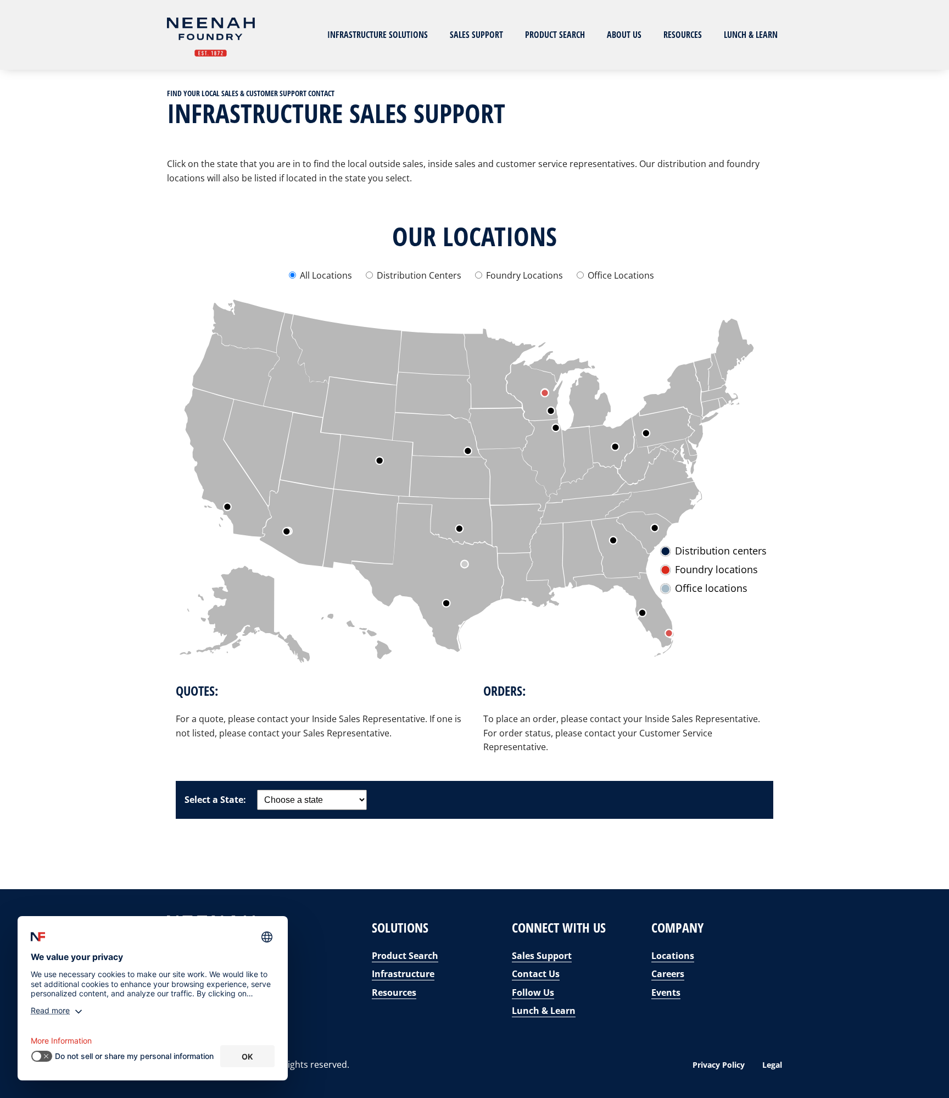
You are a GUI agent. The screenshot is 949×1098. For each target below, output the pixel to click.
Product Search (555, 35)
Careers (667, 974)
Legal (772, 1065)
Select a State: (215, 800)
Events (665, 992)
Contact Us (536, 974)
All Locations (326, 275)
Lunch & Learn (751, 35)
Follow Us (533, 992)
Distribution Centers (419, 275)
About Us (624, 35)
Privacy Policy (719, 1065)
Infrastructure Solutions (377, 35)
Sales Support (476, 35)
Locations (672, 956)
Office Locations (619, 275)
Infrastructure (403, 974)
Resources (682, 35)
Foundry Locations (524, 275)
